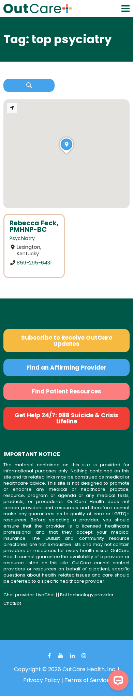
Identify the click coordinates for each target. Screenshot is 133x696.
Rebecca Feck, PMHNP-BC (34, 226)
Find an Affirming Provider (66, 367)
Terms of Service (87, 680)
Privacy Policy (41, 680)
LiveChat (45, 595)
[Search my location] (12, 108)
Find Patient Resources (66, 391)
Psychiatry (22, 238)
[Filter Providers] (29, 85)
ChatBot (12, 603)
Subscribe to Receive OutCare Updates (66, 341)
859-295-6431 (34, 262)
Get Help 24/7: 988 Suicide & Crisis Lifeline (66, 418)
